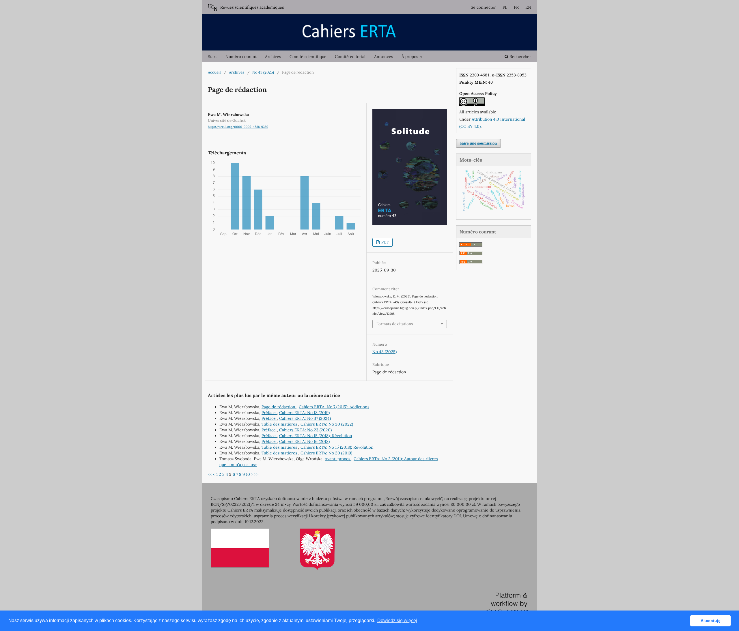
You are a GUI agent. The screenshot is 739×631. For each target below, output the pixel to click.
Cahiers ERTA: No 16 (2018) (304, 441)
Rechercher (519, 56)
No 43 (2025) (263, 72)
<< (210, 474)
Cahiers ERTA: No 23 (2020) (305, 429)
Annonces (383, 56)
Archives (273, 56)
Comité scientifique (308, 56)
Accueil (214, 72)
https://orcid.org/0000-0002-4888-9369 (238, 127)
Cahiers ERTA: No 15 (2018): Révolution (315, 435)
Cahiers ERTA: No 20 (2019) (326, 453)
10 (248, 474)
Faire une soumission (478, 143)
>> (256, 474)
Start (212, 56)
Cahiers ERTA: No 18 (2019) (304, 412)
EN (528, 7)
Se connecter (483, 7)
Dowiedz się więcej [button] (397, 620)
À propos (410, 56)
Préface (269, 412)
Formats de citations (394, 323)
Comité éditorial (350, 56)
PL (505, 7)
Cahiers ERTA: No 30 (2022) (327, 424)
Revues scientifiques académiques (252, 7)
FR (516, 7)
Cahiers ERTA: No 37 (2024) (305, 418)
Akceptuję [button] (711, 620)
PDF (384, 242)
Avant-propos (338, 458)
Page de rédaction (279, 406)
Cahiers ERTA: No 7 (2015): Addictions (334, 406)
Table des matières (280, 424)
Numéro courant (241, 56)
